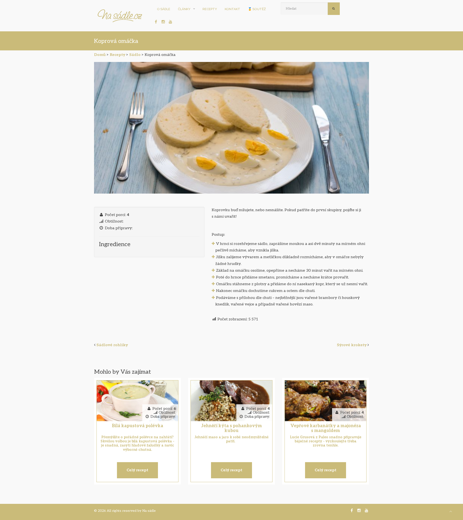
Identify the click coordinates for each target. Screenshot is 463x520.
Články (184, 9)
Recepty (210, 9)
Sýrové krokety (352, 345)
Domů (100, 55)
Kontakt (232, 9)
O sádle (163, 9)
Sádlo (135, 55)
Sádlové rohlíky (112, 345)
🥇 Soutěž (257, 9)
